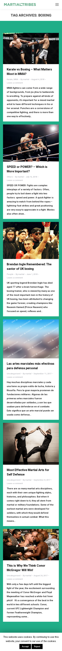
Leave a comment (15, 83)
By (24, 79)
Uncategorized (13, 373)
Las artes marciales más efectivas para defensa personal (30, 366)
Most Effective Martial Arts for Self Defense (28, 472)
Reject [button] (37, 646)
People (10, 274)
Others (10, 177)
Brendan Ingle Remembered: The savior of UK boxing (29, 266)
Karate (10, 79)
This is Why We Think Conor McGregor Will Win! (26, 568)
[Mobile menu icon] (57, 4)
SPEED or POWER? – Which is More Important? (27, 169)
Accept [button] (25, 646)
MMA (16, 79)
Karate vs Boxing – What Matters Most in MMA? (29, 72)
